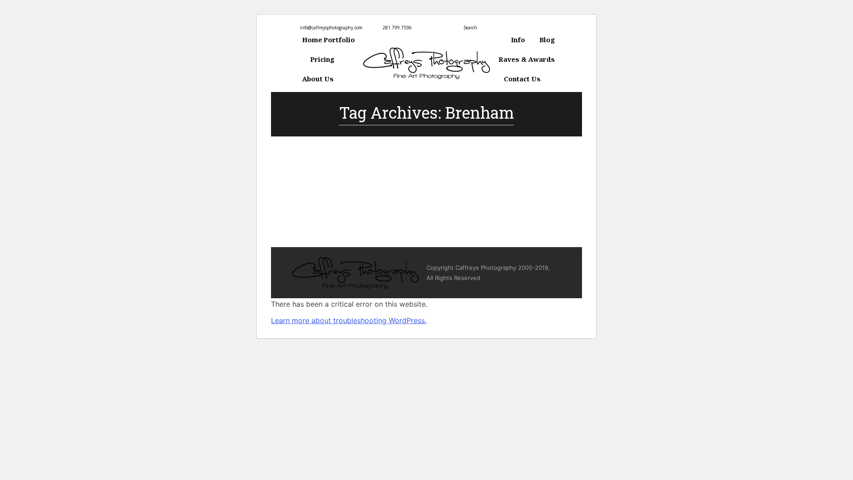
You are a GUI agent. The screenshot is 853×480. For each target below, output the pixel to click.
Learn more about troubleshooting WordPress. (348, 320)
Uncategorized (319, 174)
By (365, 174)
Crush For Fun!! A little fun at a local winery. (396, 158)
